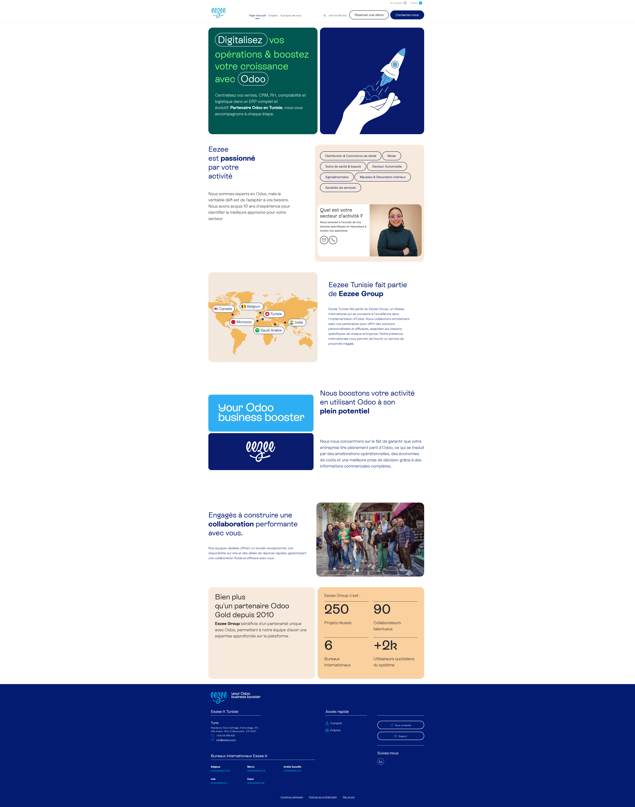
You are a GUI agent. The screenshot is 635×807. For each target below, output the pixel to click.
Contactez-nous (407, 15)
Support (403, 736)
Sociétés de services (340, 187)
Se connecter (396, 3)
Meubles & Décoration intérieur (383, 177)
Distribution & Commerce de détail (350, 156)
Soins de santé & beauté (343, 166)
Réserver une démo (369, 15)
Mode (391, 156)
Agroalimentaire (337, 177)
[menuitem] (257, 15)
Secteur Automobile (387, 166)
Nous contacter (403, 725)
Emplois (416, 3)
